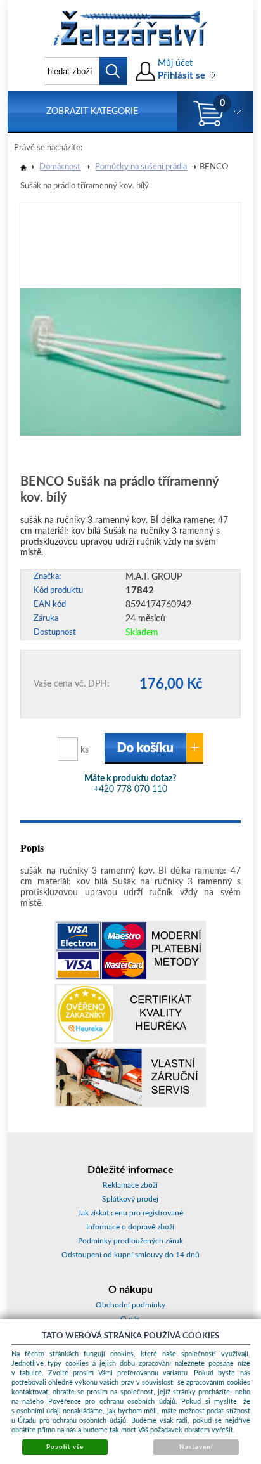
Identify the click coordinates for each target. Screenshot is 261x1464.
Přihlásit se (181, 76)
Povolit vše (64, 1447)
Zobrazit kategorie (92, 111)
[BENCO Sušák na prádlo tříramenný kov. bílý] (130, 319)
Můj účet (175, 63)
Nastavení (196, 1447)
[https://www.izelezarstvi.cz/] (130, 29)
